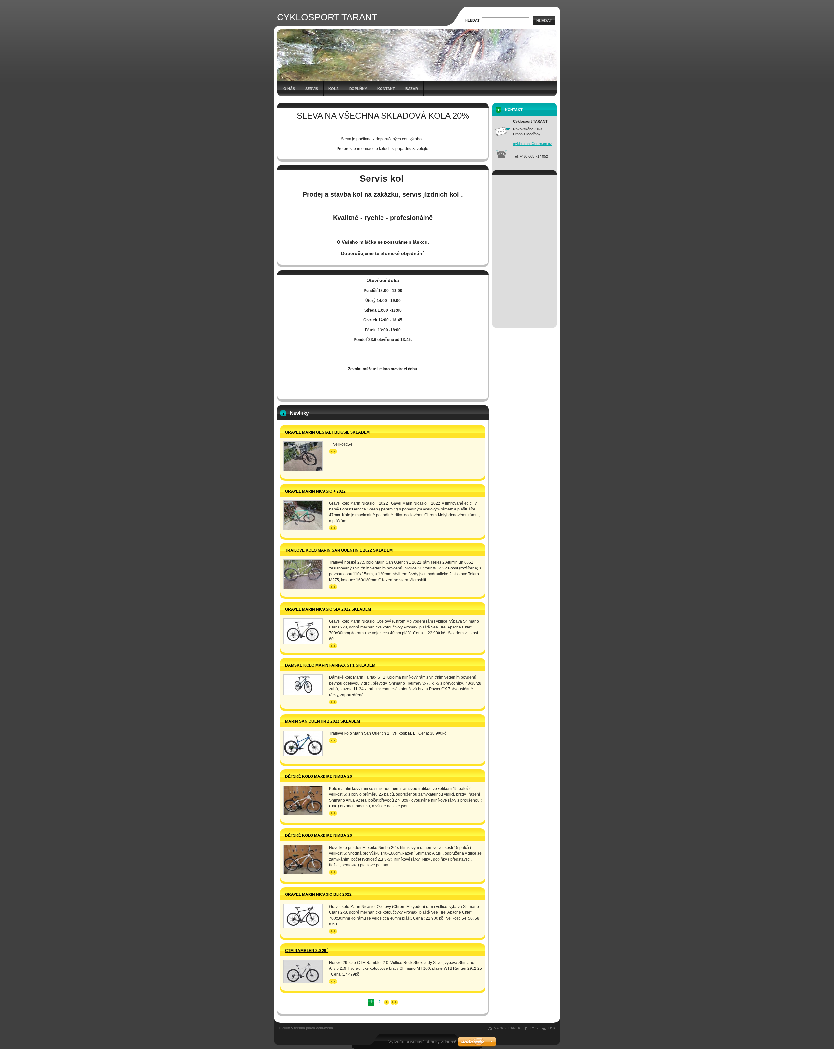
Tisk (551, 1028)
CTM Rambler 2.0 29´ (306, 950)
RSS (534, 1028)
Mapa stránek (507, 1028)
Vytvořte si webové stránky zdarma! (422, 1041)
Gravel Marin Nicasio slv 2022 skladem (328, 609)
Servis (311, 89)
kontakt (386, 89)
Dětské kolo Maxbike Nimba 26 (318, 776)
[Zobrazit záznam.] (303, 456)
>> (331, 451)
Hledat (544, 20)
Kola (333, 89)
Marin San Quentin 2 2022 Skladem (322, 721)
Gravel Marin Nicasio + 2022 (315, 491)
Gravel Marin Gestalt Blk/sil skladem (327, 432)
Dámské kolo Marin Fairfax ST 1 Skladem (330, 665)
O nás (289, 89)
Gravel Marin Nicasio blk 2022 (318, 894)
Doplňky (358, 89)
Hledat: (473, 20)
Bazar (411, 89)
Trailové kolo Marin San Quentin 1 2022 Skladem (339, 550)
